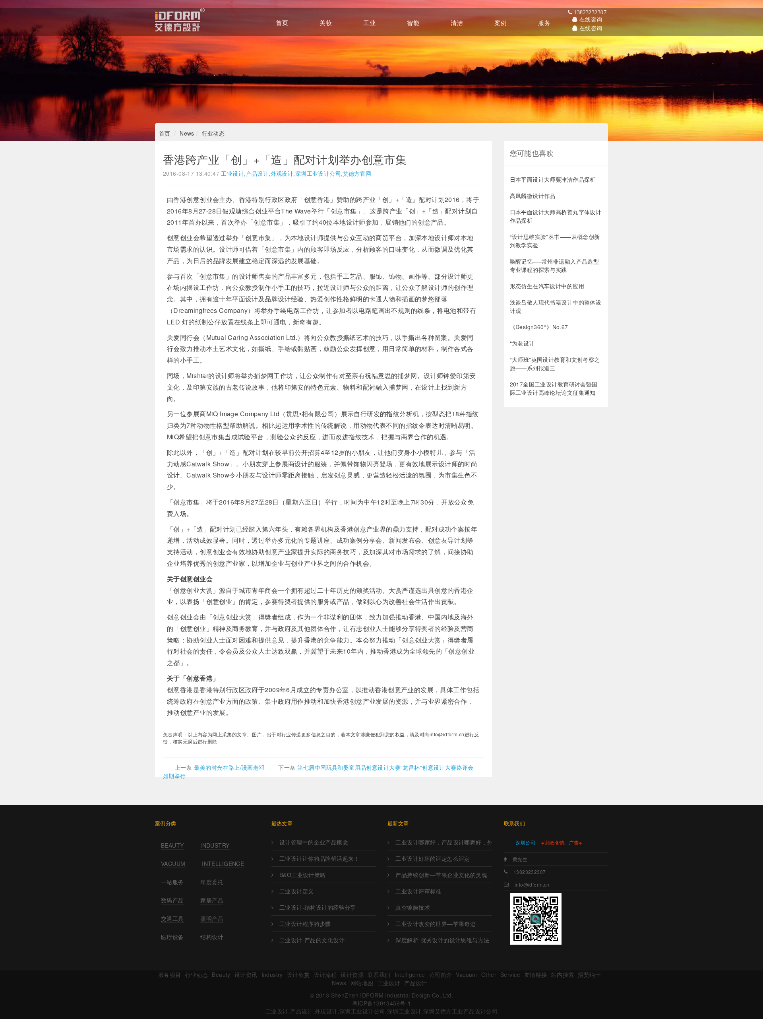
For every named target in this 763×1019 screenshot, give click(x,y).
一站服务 (172, 882)
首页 (164, 133)
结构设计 (211, 937)
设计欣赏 (298, 974)
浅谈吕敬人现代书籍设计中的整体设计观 (556, 306)
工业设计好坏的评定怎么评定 (432, 858)
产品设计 (415, 983)
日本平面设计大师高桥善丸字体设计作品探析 (556, 216)
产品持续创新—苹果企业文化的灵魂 (441, 875)
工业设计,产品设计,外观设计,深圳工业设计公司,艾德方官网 (296, 173)
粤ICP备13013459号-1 (381, 1003)
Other (488, 974)
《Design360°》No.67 (539, 327)
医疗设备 (172, 937)
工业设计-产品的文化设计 (312, 940)
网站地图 (362, 983)
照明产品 (211, 918)
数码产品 (172, 900)
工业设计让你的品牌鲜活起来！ (319, 858)
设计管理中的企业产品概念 (313, 842)
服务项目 (169, 974)
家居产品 (211, 900)
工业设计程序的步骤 (305, 924)
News (187, 133)
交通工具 (172, 918)
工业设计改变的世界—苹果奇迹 (435, 924)
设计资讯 (246, 974)
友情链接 (535, 974)
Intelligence (223, 864)
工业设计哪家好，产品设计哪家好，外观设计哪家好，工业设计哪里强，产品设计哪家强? (443, 842)
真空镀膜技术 (412, 907)
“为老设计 (522, 343)
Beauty (172, 845)
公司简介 (440, 974)
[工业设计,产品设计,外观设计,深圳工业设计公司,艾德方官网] (180, 22)
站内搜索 (562, 974)
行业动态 (213, 133)
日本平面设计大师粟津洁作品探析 (553, 179)
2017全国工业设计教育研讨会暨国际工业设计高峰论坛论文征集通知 (554, 388)
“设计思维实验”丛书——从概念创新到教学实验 (555, 241)
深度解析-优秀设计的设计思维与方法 (442, 940)
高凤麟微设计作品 (533, 196)
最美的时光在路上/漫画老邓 (229, 767)
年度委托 (211, 882)
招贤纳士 (589, 974)
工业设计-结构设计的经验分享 (317, 907)
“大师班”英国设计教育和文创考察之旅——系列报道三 (555, 363)
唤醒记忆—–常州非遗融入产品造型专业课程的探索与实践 (554, 265)
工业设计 (389, 983)
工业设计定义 (296, 891)
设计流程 (325, 974)
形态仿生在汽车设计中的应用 (547, 286)
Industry (214, 845)
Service (510, 974)
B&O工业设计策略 (302, 875)
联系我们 (379, 974)
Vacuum (173, 864)
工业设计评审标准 (418, 891)
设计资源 (352, 974)
